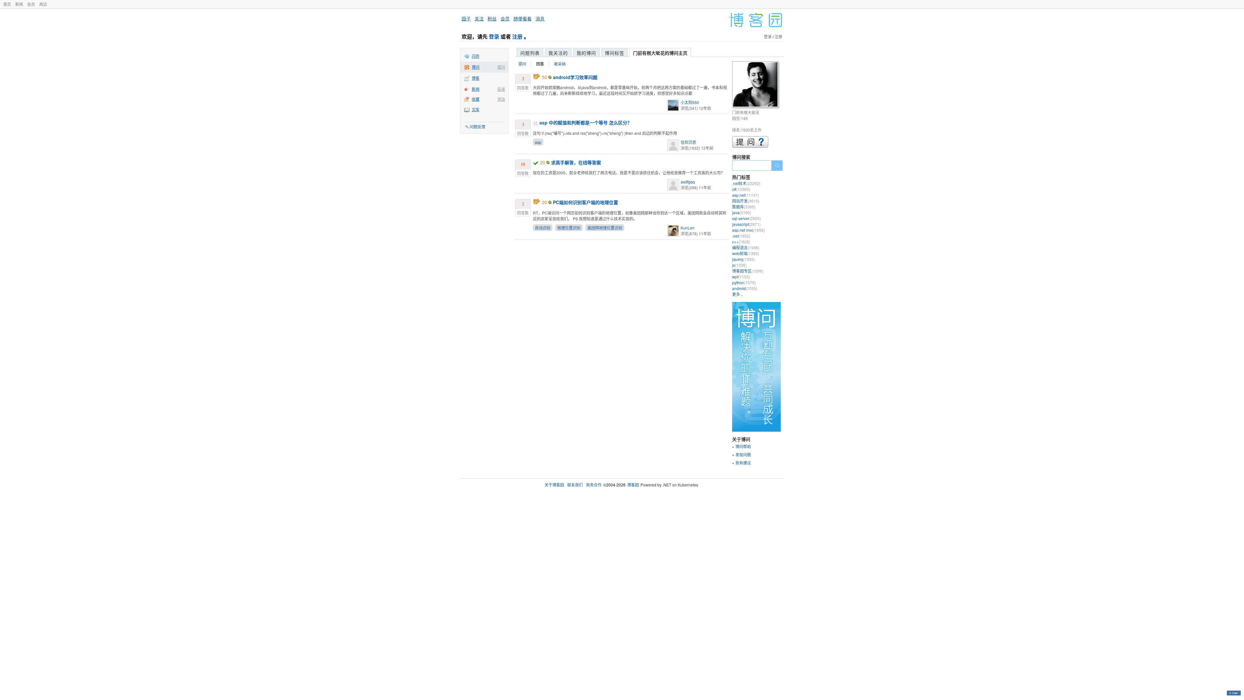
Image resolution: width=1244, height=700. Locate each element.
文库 (475, 109)
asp (538, 142)
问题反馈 (477, 126)
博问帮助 (743, 446)
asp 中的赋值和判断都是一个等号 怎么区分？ (585, 122)
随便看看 (522, 18)
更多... (737, 294)
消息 (540, 18)
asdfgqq (688, 181)
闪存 (475, 56)
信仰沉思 (688, 142)
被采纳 (560, 63)
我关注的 (558, 53)
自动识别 (542, 227)
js (739, 265)
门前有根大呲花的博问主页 (660, 53)
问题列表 (530, 53)
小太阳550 (690, 102)
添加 (501, 99)
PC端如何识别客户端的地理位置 (585, 202)
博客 (475, 78)
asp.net (745, 195)
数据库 (743, 206)
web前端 (745, 253)
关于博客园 (554, 484)
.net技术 (746, 183)
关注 (479, 18)
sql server (746, 218)
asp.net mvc (748, 230)
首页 (7, 4)
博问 (475, 67)
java (741, 212)
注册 (517, 36)
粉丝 (492, 18)
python (744, 282)
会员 (31, 4)
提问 (501, 67)
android (744, 288)
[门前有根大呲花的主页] (756, 85)
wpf (741, 276)
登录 (494, 36)
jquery (743, 259)
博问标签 (614, 53)
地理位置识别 (569, 227)
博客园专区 (747, 271)
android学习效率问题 (575, 77)
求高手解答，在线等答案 (576, 162)
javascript (746, 224)
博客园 (633, 484)
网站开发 (745, 201)
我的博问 (586, 53)
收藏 (475, 99)
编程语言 (745, 247)
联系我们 (575, 484)
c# (741, 189)
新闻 (19, 4)
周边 (43, 4)
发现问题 (743, 454)
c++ (741, 241)
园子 (466, 18)
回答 (540, 64)
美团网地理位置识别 (604, 227)
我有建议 (743, 462)
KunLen (688, 227)
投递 (501, 89)
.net (741, 236)
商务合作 (594, 484)
